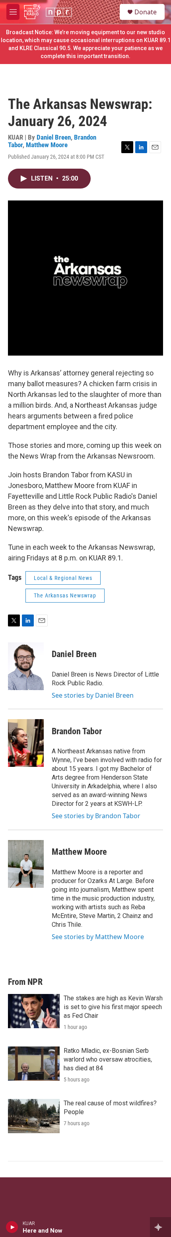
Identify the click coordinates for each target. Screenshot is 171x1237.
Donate (145, 12)
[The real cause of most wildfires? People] (34, 1116)
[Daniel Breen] (26, 666)
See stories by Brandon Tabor (96, 815)
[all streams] (160, 1227)
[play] (12, 1227)
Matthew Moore (47, 145)
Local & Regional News (63, 578)
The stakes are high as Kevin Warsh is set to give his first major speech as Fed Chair (113, 1006)
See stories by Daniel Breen (93, 695)
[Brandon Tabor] (26, 743)
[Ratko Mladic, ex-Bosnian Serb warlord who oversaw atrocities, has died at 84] (34, 1063)
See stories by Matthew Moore (98, 936)
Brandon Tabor (77, 731)
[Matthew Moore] (26, 864)
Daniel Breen (54, 137)
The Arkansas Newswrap (65, 595)
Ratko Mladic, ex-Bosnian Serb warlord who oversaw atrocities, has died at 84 (108, 1059)
